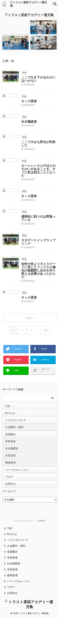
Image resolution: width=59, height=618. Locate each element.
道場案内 (10, 434)
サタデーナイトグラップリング (38, 241)
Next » (30, 317)
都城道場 (10, 462)
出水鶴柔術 (29, 121)
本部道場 (10, 441)
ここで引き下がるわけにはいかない (38, 78)
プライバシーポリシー (23, 520)
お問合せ (10, 483)
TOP (7, 406)
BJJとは (10, 413)
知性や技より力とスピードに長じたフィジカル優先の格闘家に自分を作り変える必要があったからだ (38, 270)
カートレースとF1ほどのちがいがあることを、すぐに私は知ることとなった (38, 170)
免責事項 (41, 520)
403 (45, 330)
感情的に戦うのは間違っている (38, 218)
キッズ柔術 (29, 101)
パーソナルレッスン (17, 469)
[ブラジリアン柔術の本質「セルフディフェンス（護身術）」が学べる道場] (29, 4)
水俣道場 (10, 455)
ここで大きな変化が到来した (38, 143)
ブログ (9, 476)
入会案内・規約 (14, 427)
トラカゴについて (15, 420)
